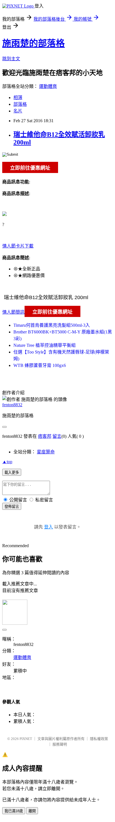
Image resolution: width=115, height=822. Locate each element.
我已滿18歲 (13, 811)
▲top (7, 461)
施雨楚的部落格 (33, 43)
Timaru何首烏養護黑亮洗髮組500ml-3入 (51, 325)
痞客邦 (44, 436)
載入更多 (11, 472)
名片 (17, 111)
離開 (32, 811)
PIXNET (26, 739)
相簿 (17, 97)
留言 (56, 436)
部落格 (20, 104)
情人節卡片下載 (17, 246)
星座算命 (46, 452)
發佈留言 (11, 506)
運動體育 (48, 86)
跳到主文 (11, 58)
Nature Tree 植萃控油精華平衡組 (44, 345)
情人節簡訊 (13, 312)
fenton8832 (12, 404)
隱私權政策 (99, 739)
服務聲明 (59, 744)
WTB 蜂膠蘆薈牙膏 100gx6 (39, 365)
